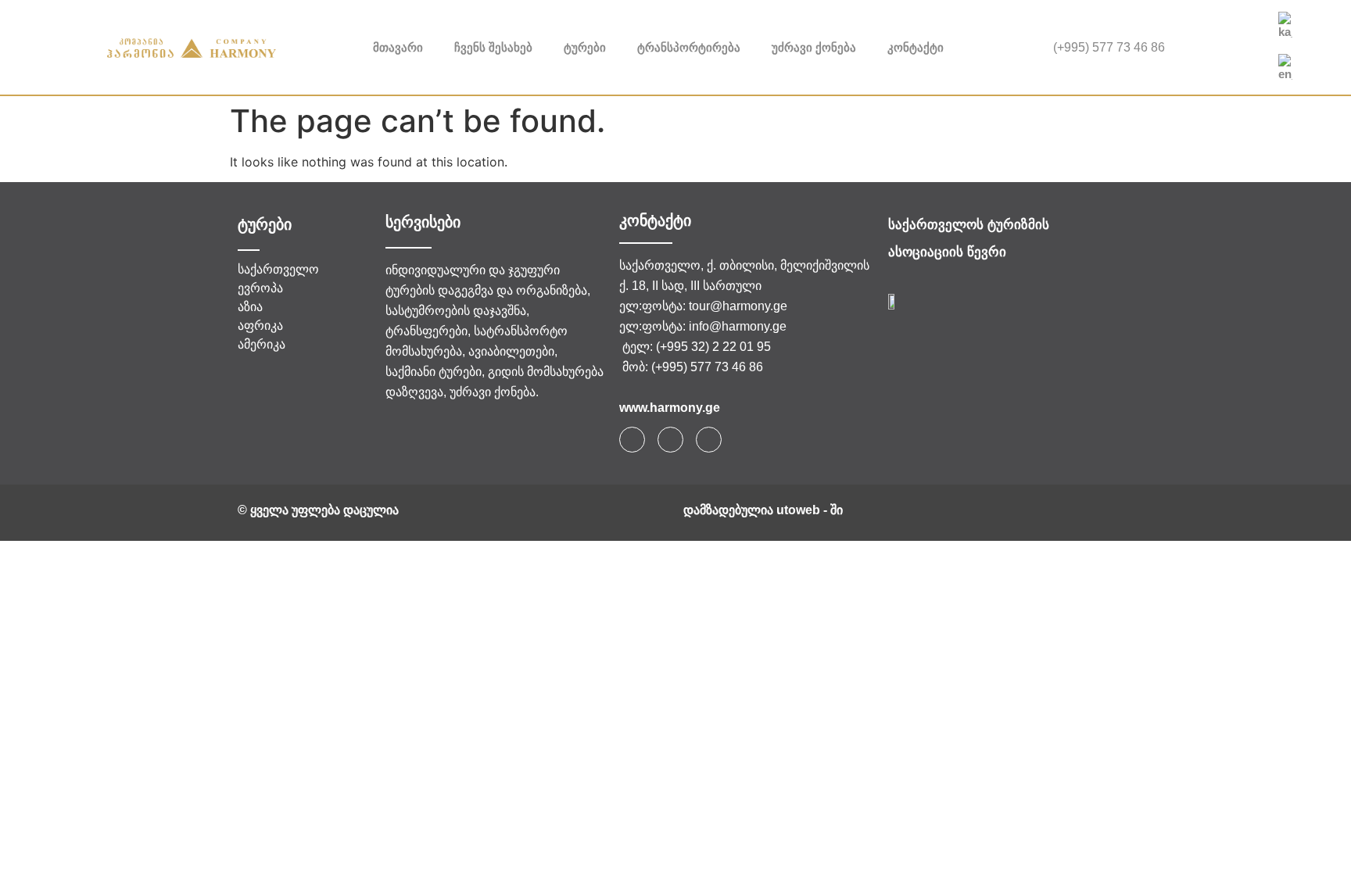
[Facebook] (1225, 47)
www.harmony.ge (669, 407)
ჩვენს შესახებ (493, 47)
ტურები (585, 47)
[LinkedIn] (1246, 47)
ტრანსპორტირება (688, 47)
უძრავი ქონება (814, 47)
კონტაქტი (915, 47)
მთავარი (398, 47)
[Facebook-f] (632, 440)
